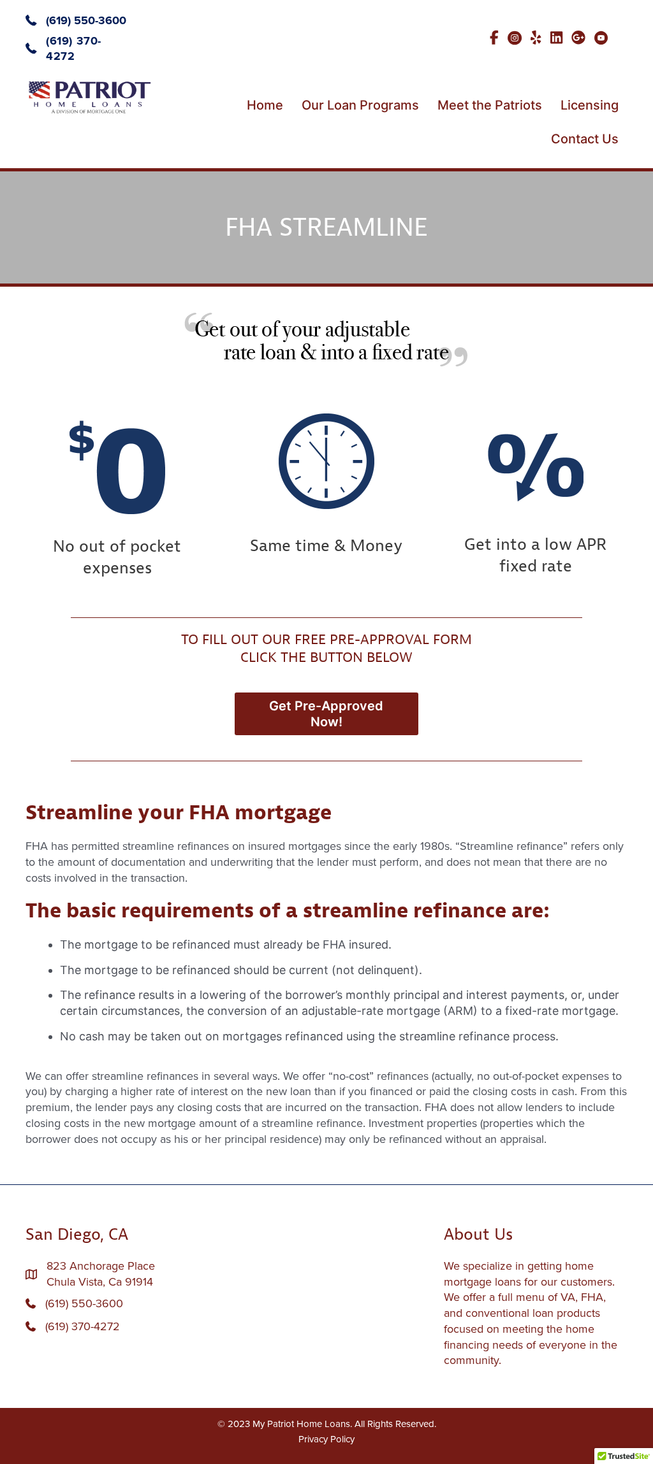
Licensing (590, 105)
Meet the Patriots (489, 105)
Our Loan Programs (360, 105)
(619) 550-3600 (86, 20)
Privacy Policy (326, 1439)
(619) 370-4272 (82, 1326)
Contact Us (585, 139)
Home (265, 105)
